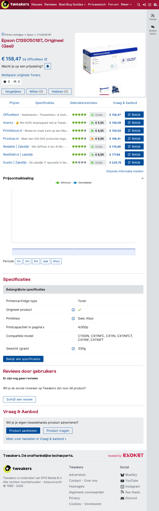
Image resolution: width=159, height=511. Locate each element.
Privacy (74, 498)
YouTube (131, 480)
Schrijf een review (19, 399)
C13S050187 (44, 34)
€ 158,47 (115, 114)
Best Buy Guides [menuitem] (71, 4)
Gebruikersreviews (83, 103)
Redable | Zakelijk (16, 146)
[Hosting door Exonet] (125, 456)
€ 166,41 (115, 138)
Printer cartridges (14, 34)
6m (36, 261)
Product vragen (58, 431)
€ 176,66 (115, 146)
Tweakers (9, 478)
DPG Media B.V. (51, 478)
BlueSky (131, 475)
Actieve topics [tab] (152, 32)
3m (27, 261)
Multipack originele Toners (21, 75)
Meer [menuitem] (125, 4)
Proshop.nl (11, 138)
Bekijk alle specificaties (23, 359)
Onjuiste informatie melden (124, 171)
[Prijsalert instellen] (47, 66)
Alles (56, 261)
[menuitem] (139, 4)
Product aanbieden (23, 431)
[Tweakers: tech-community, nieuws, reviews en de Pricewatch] (15, 4)
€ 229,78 (115, 162)
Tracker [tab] (152, 19)
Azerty (8, 122)
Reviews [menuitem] (50, 4)
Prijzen (14, 103)
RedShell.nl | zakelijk (18, 154)
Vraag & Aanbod (125, 103)
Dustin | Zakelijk (15, 162)
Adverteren (77, 475)
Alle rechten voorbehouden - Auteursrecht (32, 482)
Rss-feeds (132, 492)
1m (19, 261)
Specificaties (44, 103)
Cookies (75, 504)
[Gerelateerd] (3, 34)
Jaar (45, 261)
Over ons (90, 480)
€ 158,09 (115, 122)
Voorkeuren (92, 504)
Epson (30, 34)
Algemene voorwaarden (86, 492)
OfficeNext (11, 115)
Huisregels (76, 486)
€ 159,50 (115, 130)
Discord (131, 498)
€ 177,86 (114, 154)
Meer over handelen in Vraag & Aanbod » (36, 439)
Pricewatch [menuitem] (97, 4)
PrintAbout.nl (12, 130)
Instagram (132, 486)
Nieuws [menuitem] (36, 4)
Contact (75, 480)
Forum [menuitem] (113, 4)
